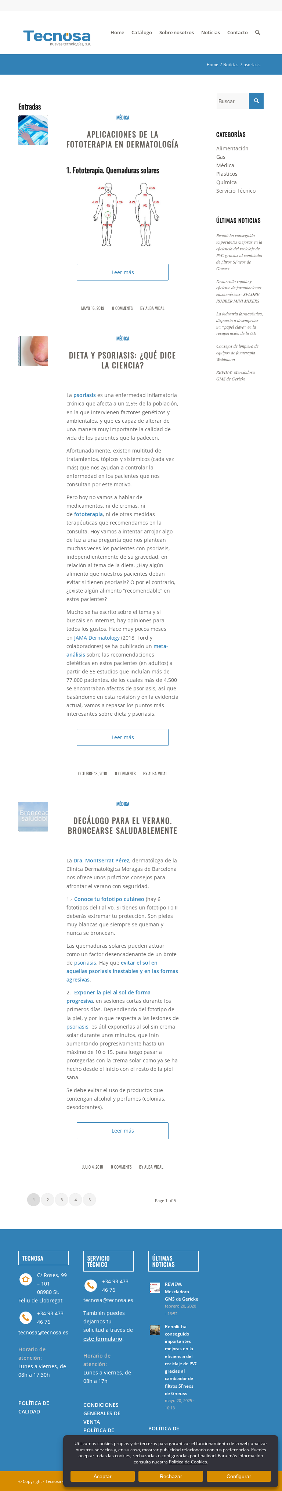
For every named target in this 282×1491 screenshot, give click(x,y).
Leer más (123, 272)
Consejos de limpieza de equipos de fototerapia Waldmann (237, 352)
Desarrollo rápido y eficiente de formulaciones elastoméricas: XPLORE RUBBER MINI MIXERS (238, 291)
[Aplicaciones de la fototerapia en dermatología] (33, 130)
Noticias (230, 64)
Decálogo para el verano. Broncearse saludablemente (123, 825)
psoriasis (85, 962)
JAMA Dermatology (97, 637)
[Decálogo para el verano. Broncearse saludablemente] (33, 817)
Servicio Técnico (236, 190)
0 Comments (122, 308)
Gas (220, 156)
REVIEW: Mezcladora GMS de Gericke (235, 375)
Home (212, 64)
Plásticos (227, 173)
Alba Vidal (154, 308)
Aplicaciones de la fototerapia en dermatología (122, 139)
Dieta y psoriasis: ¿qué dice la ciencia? (122, 360)
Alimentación (232, 148)
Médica (122, 117)
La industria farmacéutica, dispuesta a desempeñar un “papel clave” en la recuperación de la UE (239, 323)
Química (226, 182)
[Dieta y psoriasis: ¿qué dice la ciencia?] (33, 351)
